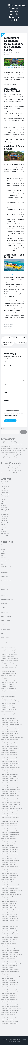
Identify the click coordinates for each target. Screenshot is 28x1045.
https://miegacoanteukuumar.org (10, 1021)
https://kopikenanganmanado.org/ (10, 701)
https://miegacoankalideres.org (9, 873)
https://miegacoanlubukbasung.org (10, 886)
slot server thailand (6, 616)
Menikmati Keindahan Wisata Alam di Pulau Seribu (14, 448)
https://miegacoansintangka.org (9, 733)
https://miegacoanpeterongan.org (10, 935)
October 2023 (4, 535)
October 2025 (4, 492)
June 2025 (3, 501)
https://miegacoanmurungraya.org (10, 742)
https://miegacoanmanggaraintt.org (10, 748)
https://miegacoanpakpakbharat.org (10, 791)
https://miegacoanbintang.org (9, 731)
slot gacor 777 (4, 589)
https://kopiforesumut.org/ (8, 652)
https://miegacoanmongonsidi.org (10, 909)
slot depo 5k (4, 572)
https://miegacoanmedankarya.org (10, 926)
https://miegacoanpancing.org (9, 1023)
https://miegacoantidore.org (8, 841)
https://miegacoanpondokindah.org (10, 869)
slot (2, 555)
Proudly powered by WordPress (11, 1039)
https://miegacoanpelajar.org (8, 945)
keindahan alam (9, 324)
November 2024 (5, 516)
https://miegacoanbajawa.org (8, 735)
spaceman (3, 557)
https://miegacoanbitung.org (8, 1001)
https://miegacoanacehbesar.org (9, 759)
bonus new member (6, 466)
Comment (7, 366)
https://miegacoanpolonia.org (9, 928)
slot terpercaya (5, 585)
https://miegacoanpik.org (7, 879)
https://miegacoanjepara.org (8, 961)
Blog (2, 547)
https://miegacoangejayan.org (9, 823)
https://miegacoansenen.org (8, 856)
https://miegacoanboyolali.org (9, 956)
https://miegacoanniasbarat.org (9, 750)
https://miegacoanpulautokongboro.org (11, 724)
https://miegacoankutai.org (8, 785)
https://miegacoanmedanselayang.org (11, 912)
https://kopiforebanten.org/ (8, 647)
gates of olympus (5, 620)
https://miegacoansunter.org (8, 980)
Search (3, 428)
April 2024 (3, 531)
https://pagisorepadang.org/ (8, 678)
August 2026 (4, 482)
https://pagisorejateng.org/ (8, 680)
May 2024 (3, 529)
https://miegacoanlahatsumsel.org (10, 1010)
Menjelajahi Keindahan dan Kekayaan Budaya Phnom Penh (7, 341)
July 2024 (3, 525)
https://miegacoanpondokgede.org (10, 875)
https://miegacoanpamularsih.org (9, 937)
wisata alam (6, 330)
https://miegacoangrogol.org (8, 871)
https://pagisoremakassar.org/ (9, 665)
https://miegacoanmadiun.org (9, 813)
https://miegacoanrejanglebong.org (10, 767)
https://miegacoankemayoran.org (9, 858)
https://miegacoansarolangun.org (10, 795)
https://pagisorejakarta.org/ (8, 667)
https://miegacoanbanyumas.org (9, 726)
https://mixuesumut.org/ (8, 714)
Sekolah (3, 553)
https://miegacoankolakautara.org (10, 884)
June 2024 (3, 527)
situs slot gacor (5, 642)
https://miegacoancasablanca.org (9, 995)
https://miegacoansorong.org (9, 899)
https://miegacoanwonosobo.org (9, 849)
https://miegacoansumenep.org (9, 1012)
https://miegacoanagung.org (8, 838)
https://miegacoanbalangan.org (9, 1019)
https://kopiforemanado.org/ (8, 709)
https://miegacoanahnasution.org (10, 821)
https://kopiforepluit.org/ (8, 686)
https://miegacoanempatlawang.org (10, 772)
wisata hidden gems (6, 566)
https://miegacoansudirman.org (9, 984)
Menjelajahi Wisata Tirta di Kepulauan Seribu (12, 442)
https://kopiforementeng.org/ (9, 682)
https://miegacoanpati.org (8, 1014)
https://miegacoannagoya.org (8, 907)
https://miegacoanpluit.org (8, 881)
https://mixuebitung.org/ (8, 656)
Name (6, 384)
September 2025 (5, 494)
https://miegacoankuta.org (8, 948)
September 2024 (5, 520)
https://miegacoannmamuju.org (9, 746)
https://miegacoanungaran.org (9, 965)
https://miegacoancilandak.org (9, 997)
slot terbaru (4, 625)
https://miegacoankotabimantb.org (10, 860)
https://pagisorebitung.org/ (8, 675)
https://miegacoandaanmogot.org (10, 982)
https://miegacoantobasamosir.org (10, 763)
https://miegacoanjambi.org (8, 897)
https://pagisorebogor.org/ (8, 696)
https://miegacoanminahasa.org (9, 901)
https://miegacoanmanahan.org (9, 718)
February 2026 (5, 486)
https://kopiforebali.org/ (7, 705)
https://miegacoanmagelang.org (9, 933)
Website (6, 400)
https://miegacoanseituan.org (9, 930)
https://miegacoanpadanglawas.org (10, 952)
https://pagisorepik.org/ (7, 663)
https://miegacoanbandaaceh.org (9, 991)
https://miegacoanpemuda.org (9, 825)
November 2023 (5, 533)
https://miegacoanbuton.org (8, 765)
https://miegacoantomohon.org (9, 999)
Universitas (4, 562)
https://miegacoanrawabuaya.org (9, 866)
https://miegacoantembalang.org (9, 918)
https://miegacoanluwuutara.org (9, 761)
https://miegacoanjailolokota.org (9, 787)
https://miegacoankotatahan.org (9, 847)
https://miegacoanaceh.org (8, 843)
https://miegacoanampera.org (9, 851)
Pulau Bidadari (8, 67)
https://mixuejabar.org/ (7, 711)
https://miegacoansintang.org (9, 830)
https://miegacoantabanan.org (9, 757)
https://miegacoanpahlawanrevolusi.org (11, 808)
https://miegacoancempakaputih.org (10, 802)
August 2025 (4, 497)
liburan (5, 326)
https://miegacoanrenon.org (8, 828)
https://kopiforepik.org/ (7, 684)
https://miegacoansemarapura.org (10, 971)
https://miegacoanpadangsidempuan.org (11, 954)
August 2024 (4, 523)
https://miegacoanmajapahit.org (9, 920)
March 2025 (4, 507)
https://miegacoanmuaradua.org (9, 888)
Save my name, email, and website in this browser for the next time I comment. (13, 413)
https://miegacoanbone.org (8, 978)
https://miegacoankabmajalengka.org (10, 976)
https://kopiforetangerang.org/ (9, 660)
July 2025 (3, 499)
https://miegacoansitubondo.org (9, 1006)
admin (19, 52)
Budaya (3, 549)
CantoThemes (16, 1041)
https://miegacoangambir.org (8, 993)
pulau (2, 551)
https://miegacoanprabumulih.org (10, 834)
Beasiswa (3, 544)
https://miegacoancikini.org (8, 864)
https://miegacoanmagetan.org (9, 752)
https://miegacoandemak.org (8, 793)
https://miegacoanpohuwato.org (9, 722)
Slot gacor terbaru (6, 580)
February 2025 (5, 510)
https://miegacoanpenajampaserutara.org (12, 890)
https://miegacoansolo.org (8, 941)
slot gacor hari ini (5, 629)
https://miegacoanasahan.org (8, 769)
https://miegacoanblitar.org (8, 967)
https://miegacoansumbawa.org (9, 782)
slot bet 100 (4, 603)
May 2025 (3, 503)
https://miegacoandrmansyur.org (9, 815)
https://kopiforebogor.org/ (8, 707)
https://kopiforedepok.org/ (8, 703)
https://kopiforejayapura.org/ (9, 654)
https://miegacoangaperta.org (9, 914)
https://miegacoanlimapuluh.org (9, 798)
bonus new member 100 (7, 471)
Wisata (7, 54)
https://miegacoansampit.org (8, 958)
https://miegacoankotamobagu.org (10, 739)
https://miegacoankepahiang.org (9, 1004)
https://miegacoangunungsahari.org (10, 804)
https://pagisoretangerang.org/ (9, 698)
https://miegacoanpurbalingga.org (10, 950)
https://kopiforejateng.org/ (8, 650)
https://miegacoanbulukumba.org (10, 729)
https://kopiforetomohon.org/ (9, 688)
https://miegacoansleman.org (8, 905)
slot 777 (3, 608)
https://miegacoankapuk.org (8, 986)
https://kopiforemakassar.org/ (9, 690)
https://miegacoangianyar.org (9, 903)
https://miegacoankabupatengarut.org (11, 963)
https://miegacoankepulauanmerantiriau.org (12, 737)
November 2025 (5, 490)
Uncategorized (5, 560)
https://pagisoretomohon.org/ (9, 673)
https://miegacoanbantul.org (8, 1017)
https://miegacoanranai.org (8, 845)
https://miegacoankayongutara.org (10, 720)
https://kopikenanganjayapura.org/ (10, 658)
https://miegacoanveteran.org (9, 939)
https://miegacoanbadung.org (9, 754)
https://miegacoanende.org (8, 836)
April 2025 (3, 505)
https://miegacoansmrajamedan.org (10, 817)
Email (6, 392)
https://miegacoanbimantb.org (9, 744)
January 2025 (4, 512)
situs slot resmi (5, 637)
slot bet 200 (4, 576)
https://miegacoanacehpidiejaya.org (10, 789)
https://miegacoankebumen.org (9, 974)
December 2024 (5, 514)
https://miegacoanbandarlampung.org (11, 894)
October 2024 (4, 518)
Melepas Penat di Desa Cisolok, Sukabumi (20, 340)
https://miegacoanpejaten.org (9, 989)
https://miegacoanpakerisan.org (9, 810)
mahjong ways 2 (5, 595)
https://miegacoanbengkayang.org (10, 800)
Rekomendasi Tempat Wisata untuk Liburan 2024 (16, 12)
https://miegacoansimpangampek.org (10, 774)
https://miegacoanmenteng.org (9, 877)
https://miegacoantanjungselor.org (10, 892)
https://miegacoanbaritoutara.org (10, 778)
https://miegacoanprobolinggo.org (10, 969)
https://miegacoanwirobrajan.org (9, 916)
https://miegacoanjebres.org (8, 943)
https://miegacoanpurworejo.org (9, 780)
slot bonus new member (7, 599)
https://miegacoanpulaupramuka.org (10, 832)
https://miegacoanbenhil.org (8, 862)
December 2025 (5, 488)
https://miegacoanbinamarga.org (9, 853)
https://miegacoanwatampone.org (10, 776)
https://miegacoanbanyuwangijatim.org (11, 1008)
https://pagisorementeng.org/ (9, 671)
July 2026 (3, 484)
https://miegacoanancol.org (8, 806)
